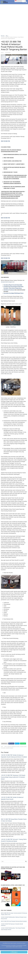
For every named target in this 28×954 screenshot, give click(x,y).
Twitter (17, 743)
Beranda (2, 35)
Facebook (12, 743)
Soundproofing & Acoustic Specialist (13, 285)
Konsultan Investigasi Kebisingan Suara (13, 293)
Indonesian (19, 0)
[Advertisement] (14, 19)
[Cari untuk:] (14, 861)
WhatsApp (23, 743)
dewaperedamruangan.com (7, 282)
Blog (7, 35)
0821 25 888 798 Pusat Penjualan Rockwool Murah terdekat (14, 921)
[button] (14, 952)
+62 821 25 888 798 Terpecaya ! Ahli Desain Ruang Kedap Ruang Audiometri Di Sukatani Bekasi (13, 777)
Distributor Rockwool (9, 289)
